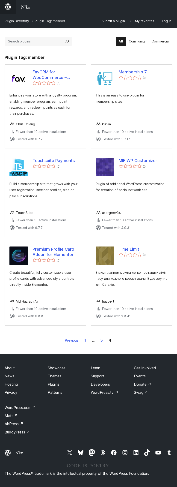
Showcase (56, 368)
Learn (95, 368)
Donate (142, 384)
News (9, 376)
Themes (54, 376)
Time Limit (129, 249)
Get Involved (145, 368)
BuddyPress (17, 432)
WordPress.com (20, 407)
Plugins (53, 384)
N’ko (19, 453)
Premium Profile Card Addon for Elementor (53, 252)
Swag (141, 392)
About (10, 368)
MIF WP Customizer (138, 160)
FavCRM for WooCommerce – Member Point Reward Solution (54, 74)
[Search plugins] (67, 41)
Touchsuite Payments (53, 160)
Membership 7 (133, 71)
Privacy (11, 392)
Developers (100, 384)
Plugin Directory (17, 21)
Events (140, 376)
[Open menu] (169, 7)
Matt (11, 415)
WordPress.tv (104, 392)
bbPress (14, 423)
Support (97, 376)
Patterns (55, 392)
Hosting (11, 384)
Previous (72, 340)
